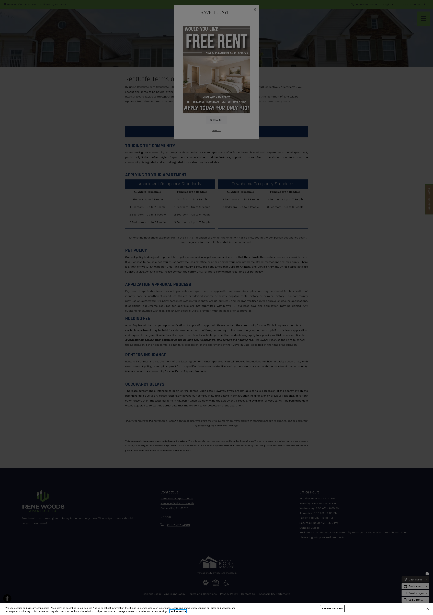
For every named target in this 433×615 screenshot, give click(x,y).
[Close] (427, 608)
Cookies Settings (332, 608)
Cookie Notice (178, 611)
